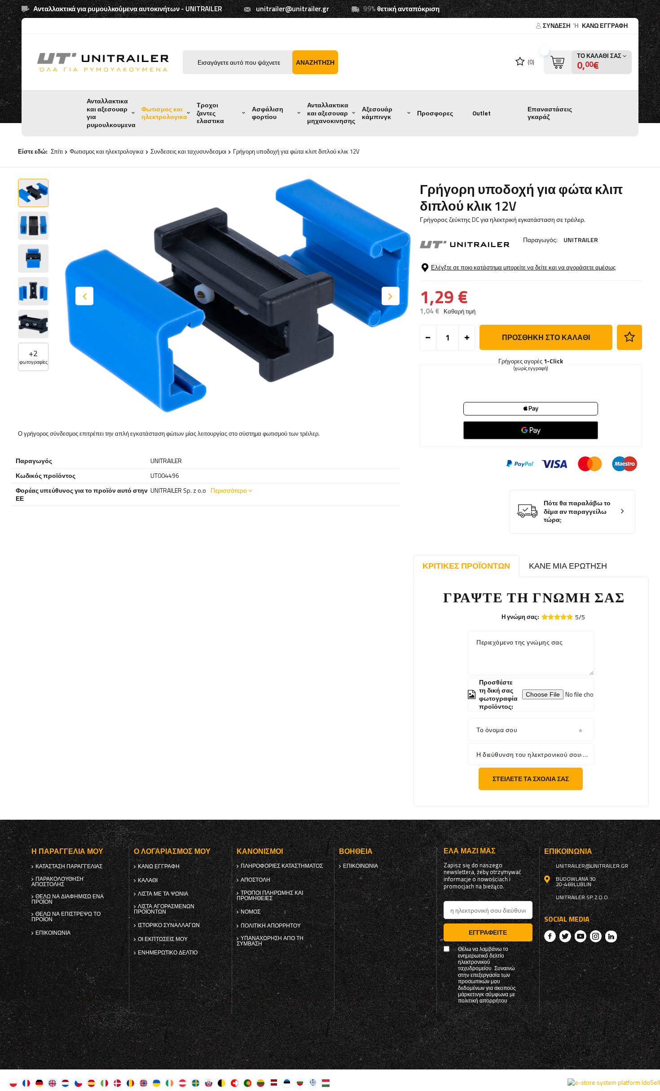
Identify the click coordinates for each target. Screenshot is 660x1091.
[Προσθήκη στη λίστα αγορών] (629, 337)
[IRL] (169, 1082)
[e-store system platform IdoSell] (614, 1082)
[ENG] (52, 1082)
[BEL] (221, 1082)
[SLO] (208, 1082)
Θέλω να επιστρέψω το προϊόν (66, 916)
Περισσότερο (229, 490)
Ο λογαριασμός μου (172, 851)
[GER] (39, 1082)
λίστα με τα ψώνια (163, 894)
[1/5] (544, 617)
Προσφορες (435, 113)
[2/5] (551, 617)
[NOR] (143, 1082)
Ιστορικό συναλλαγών (169, 925)
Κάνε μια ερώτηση (568, 566)
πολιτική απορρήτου (271, 925)
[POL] (13, 1082)
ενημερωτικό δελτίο (168, 952)
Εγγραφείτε (488, 932)
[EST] (286, 1082)
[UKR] (156, 1082)
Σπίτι (57, 151)
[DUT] (65, 1082)
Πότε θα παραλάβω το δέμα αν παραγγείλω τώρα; (577, 511)
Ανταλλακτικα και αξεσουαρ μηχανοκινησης (331, 113)
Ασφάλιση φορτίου (267, 113)
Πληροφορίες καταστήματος (282, 866)
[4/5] (563, 617)
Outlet (481, 113)
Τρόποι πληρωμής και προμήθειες (270, 895)
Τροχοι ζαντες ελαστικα (210, 113)
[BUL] (299, 1082)
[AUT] (182, 1082)
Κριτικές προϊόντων (466, 566)
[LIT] (260, 1082)
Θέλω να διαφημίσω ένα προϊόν (67, 899)
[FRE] (26, 1082)
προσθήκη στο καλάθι (546, 337)
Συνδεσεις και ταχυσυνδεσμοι (188, 151)
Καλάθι (148, 880)
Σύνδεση (557, 25)
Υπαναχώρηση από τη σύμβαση (270, 941)
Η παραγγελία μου (67, 851)
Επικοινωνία (52, 933)
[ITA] (104, 1082)
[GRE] (312, 1082)
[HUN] (325, 1082)
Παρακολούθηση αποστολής (57, 881)
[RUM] (130, 1082)
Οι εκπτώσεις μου (163, 939)
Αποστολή (255, 880)
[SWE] (195, 1082)
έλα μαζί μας (470, 851)
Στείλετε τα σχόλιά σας (531, 778)
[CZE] (78, 1082)
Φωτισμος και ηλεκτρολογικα (164, 113)
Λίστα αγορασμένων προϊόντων (164, 909)
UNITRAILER (580, 239)
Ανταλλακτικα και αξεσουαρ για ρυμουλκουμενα (111, 113)
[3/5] (557, 617)
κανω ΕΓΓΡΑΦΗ (605, 25)
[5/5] (570, 617)
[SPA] (91, 1082)
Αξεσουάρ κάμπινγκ (377, 113)
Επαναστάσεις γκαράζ (550, 113)
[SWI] (234, 1082)
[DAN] (117, 1082)
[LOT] (273, 1082)
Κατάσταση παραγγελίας (68, 866)
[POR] (247, 1082)
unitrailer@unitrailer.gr (292, 9)
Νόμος (250, 911)
